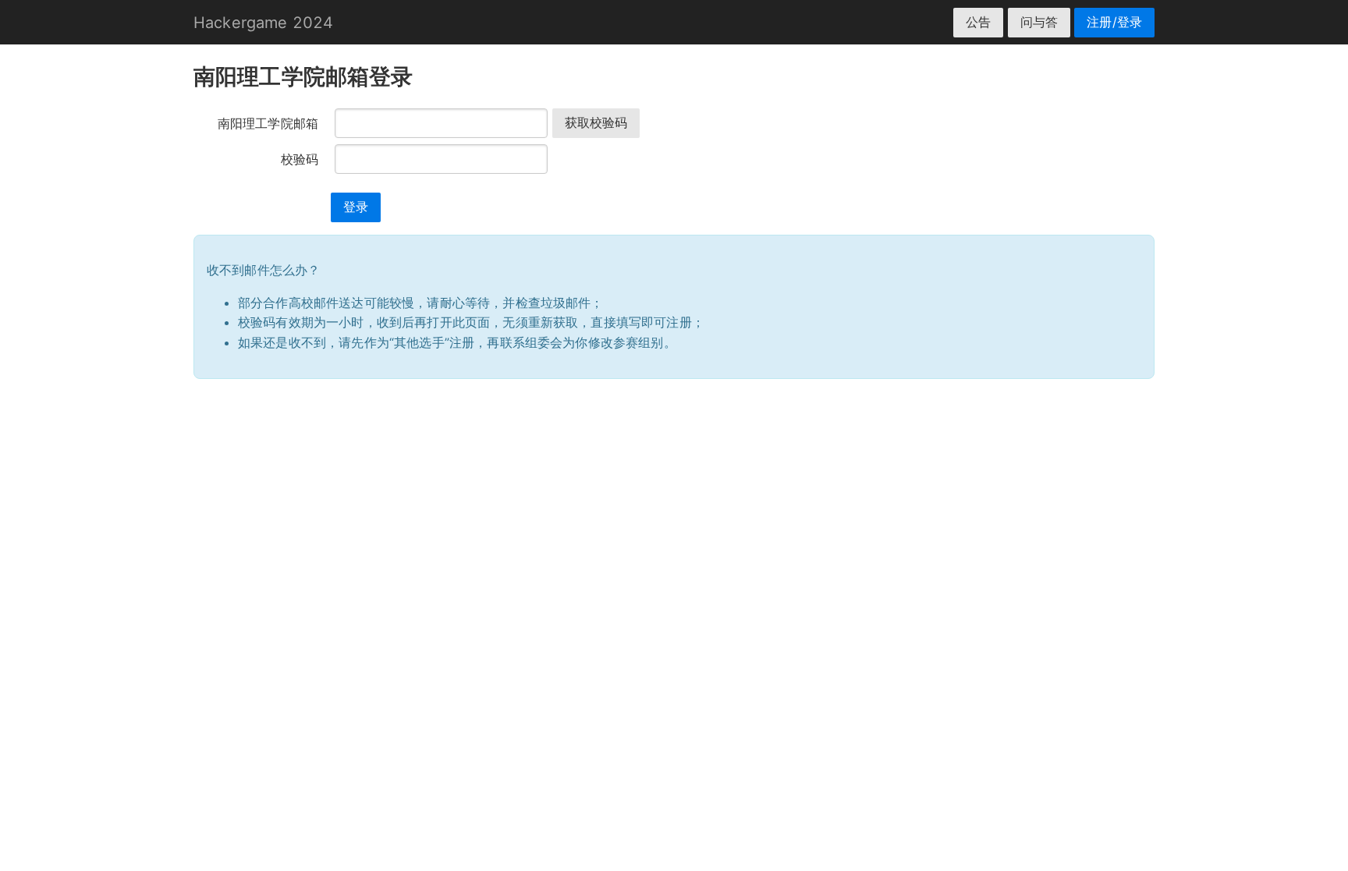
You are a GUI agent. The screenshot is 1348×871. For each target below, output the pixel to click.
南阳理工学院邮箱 (268, 123)
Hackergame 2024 (263, 22)
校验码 (299, 159)
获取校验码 (596, 122)
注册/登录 (1114, 22)
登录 (355, 206)
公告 (978, 22)
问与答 (1039, 22)
